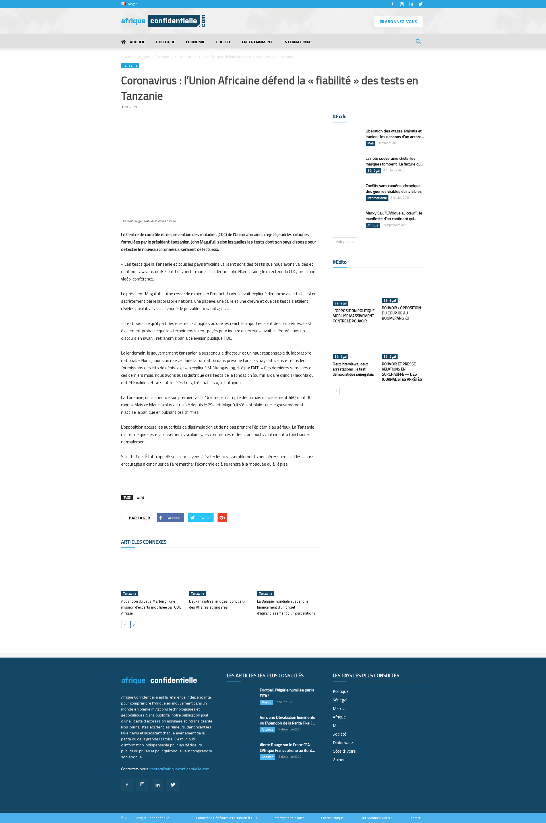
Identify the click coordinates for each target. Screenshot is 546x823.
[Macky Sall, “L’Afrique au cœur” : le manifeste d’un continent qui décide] (347, 220)
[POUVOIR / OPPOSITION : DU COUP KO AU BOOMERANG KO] (403, 288)
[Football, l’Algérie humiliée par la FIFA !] (241, 697)
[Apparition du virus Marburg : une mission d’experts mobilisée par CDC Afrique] (152, 575)
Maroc (266, 702)
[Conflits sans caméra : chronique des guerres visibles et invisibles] (347, 193)
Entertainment (257, 42)
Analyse (267, 729)
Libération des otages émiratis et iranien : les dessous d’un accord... (395, 134)
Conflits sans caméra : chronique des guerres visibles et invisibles (394, 188)
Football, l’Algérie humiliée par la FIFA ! (287, 693)
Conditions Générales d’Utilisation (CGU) (226, 817)
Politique (165, 42)
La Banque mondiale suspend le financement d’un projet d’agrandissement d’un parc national (287, 607)
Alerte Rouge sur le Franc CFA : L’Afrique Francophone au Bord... (287, 747)
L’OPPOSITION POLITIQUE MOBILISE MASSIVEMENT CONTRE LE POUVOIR (354, 316)
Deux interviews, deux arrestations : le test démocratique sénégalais (353, 369)
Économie (195, 42)
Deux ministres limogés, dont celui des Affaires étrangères (217, 604)
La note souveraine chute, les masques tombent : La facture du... (394, 161)
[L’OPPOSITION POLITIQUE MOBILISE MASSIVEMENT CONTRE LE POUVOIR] (354, 290)
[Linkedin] (411, 4)
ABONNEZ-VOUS (400, 21)
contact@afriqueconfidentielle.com (179, 769)
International (298, 42)
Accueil (137, 42)
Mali (370, 143)
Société (223, 42)
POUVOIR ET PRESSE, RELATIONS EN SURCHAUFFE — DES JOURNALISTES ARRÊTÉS (402, 371)
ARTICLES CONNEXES (143, 542)
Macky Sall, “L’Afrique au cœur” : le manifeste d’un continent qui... (394, 216)
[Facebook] (392, 4)
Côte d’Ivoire (344, 751)
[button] (418, 42)
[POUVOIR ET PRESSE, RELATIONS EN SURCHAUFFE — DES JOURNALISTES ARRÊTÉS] (403, 344)
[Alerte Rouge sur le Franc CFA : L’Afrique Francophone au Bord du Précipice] (241, 752)
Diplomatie (343, 742)
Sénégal (373, 170)
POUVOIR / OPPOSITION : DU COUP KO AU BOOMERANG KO (402, 313)
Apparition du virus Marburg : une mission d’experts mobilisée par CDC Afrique (151, 607)
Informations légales (289, 817)
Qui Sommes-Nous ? (376, 817)
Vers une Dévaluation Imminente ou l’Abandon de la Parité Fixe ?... (287, 720)
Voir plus (343, 241)
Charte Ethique (332, 817)
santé (140, 497)
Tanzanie (162, 56)
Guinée (339, 759)
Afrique (144, 56)
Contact (414, 817)
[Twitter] (420, 4)
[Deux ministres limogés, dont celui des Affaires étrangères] (220, 575)
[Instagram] (402, 4)
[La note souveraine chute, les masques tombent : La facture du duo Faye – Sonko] (347, 165)
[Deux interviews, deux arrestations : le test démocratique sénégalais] (354, 344)
